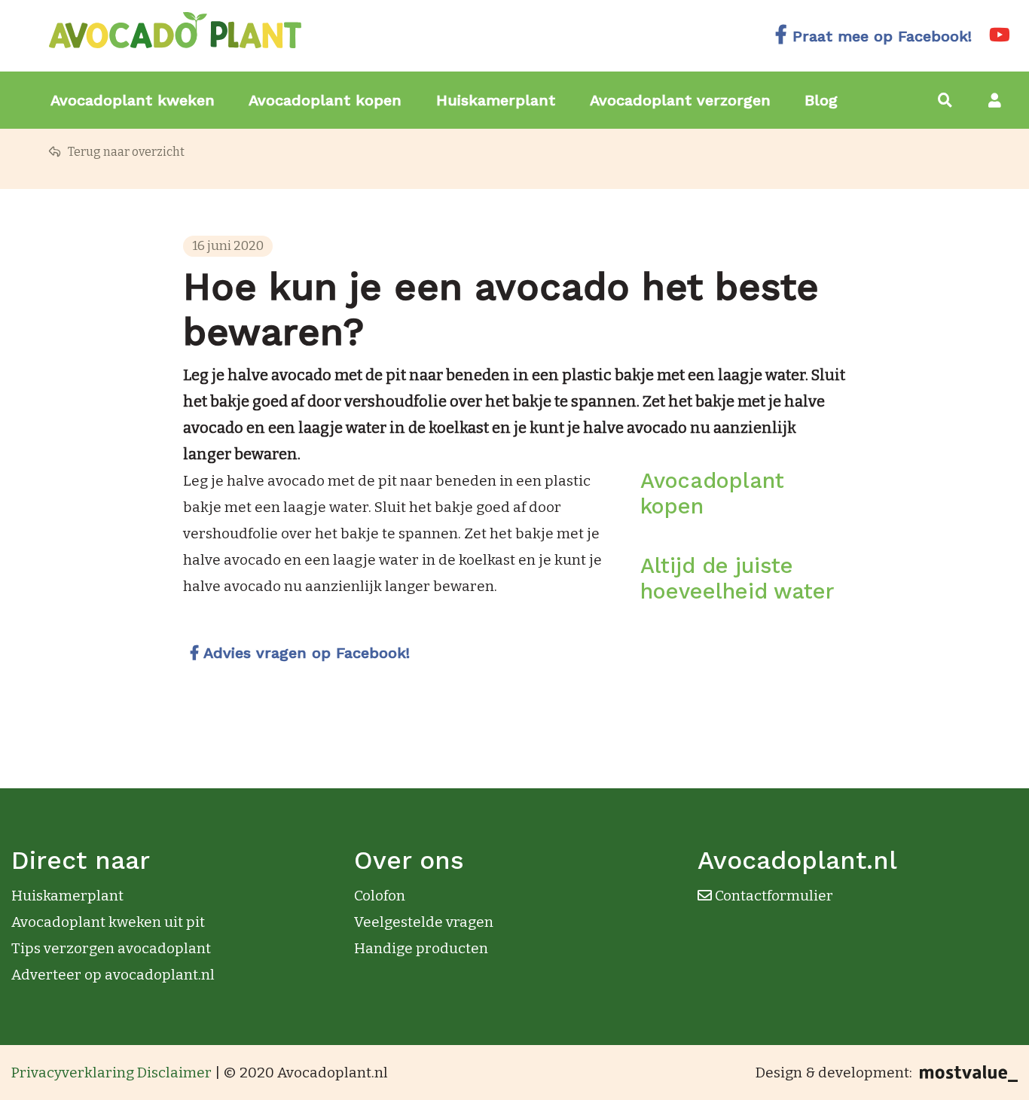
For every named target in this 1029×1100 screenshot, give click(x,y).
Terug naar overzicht (125, 152)
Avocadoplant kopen (325, 100)
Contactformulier (772, 895)
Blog (821, 100)
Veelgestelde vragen (423, 922)
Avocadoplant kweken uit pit (108, 922)
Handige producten (421, 948)
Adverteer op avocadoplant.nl (113, 974)
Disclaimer (174, 1072)
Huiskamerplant (495, 100)
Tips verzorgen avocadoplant (111, 948)
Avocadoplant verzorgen (680, 100)
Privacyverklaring (72, 1072)
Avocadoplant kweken (132, 100)
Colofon (379, 895)
